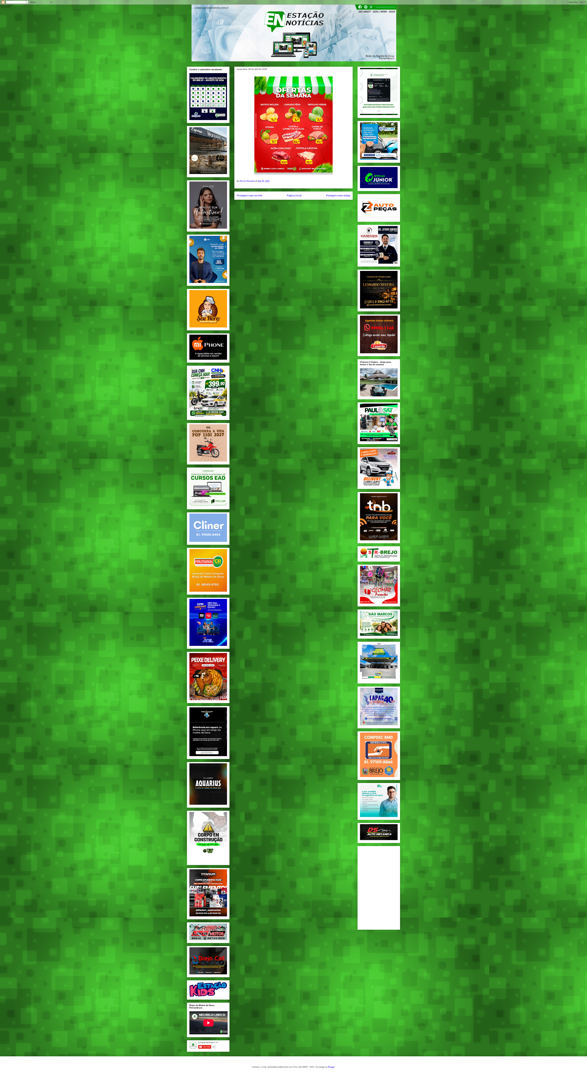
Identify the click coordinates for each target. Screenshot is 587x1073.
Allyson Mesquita (247, 181)
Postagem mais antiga (338, 195)
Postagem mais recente (249, 195)
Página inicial (294, 195)
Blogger (331, 1067)
